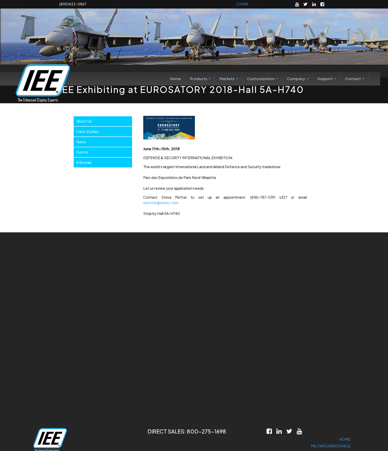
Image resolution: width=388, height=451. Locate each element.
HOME (344, 439)
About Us (84, 121)
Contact (353, 78)
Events (82, 152)
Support (325, 78)
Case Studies (87, 131)
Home (175, 78)
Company (296, 78)
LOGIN (242, 4)
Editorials (84, 162)
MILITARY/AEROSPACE (330, 446)
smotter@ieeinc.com (160, 202)
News (81, 141)
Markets (227, 78)
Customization (261, 78)
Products (199, 78)
